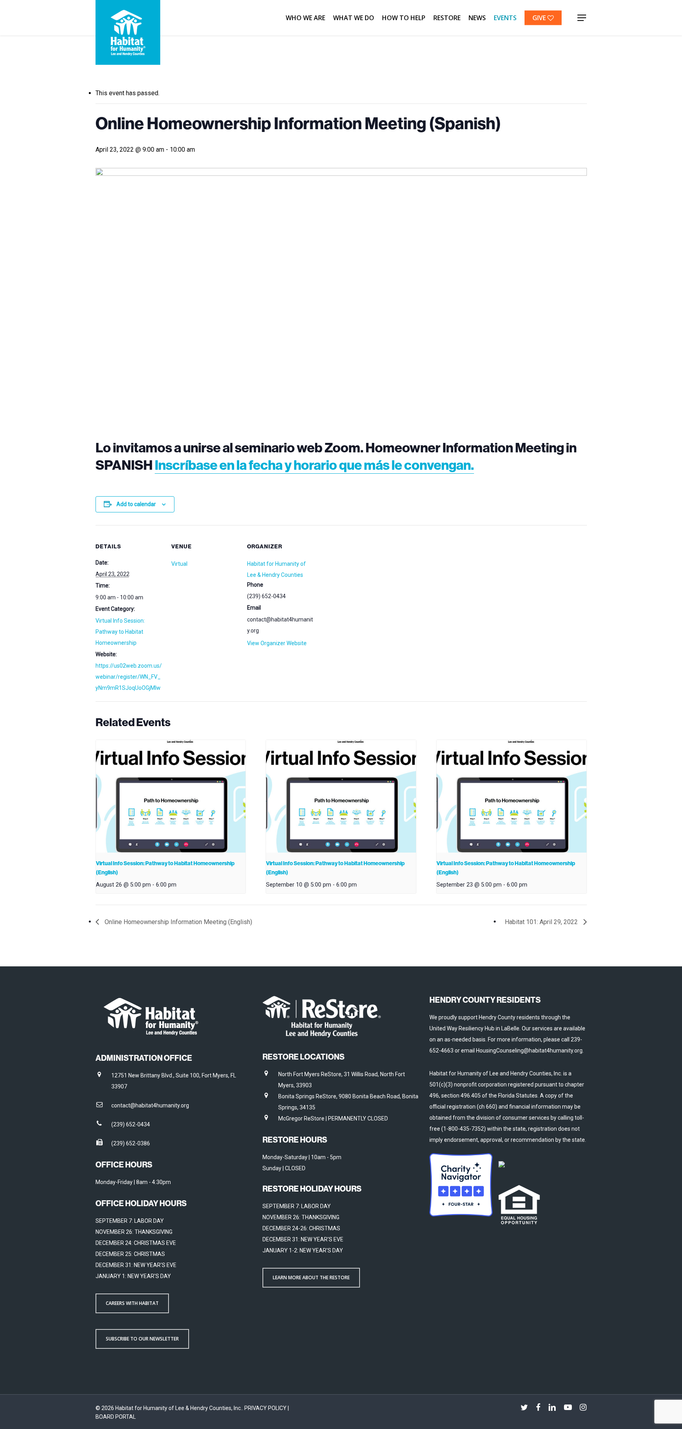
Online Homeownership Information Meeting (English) (177, 922)
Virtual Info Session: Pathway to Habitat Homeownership (120, 632)
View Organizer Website (277, 643)
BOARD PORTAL (116, 1417)
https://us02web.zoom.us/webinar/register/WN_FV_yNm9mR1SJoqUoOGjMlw (129, 677)
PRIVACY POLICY (266, 1408)
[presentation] (171, 796)
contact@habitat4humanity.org (150, 1105)
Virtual (179, 564)
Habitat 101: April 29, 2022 (542, 922)
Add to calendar (136, 504)
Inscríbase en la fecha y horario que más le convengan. (314, 464)
